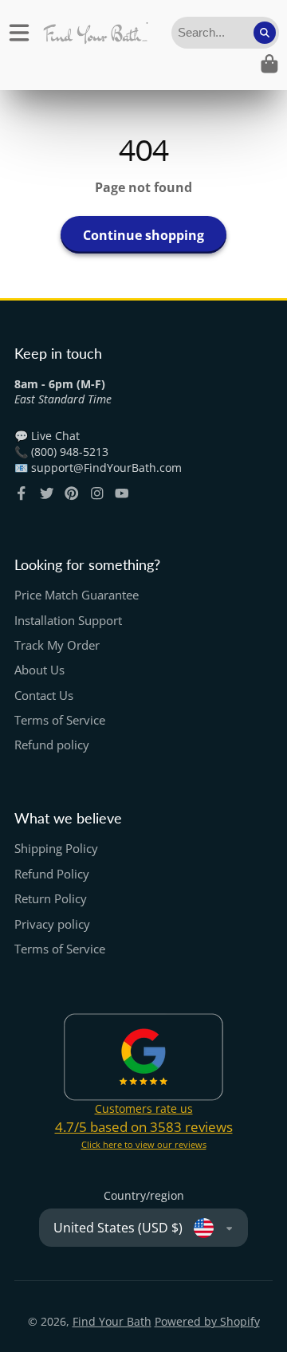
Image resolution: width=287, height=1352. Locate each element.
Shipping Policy (56, 848)
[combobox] (225, 33)
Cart (269, 63)
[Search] (265, 33)
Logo (95, 32)
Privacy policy (52, 924)
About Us (39, 670)
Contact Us (43, 695)
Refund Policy (51, 874)
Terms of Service (59, 720)
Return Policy (50, 898)
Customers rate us (144, 1108)
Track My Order (57, 645)
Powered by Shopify (207, 1321)
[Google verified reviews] (143, 1057)
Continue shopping (143, 235)
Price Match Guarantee (76, 595)
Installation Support (68, 620)
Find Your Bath (112, 1321)
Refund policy (51, 745)
